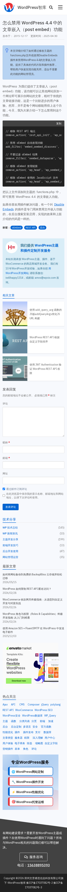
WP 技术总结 (10, 527)
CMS (22, 704)
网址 (5, 473)
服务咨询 (36, 857)
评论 (5, 403)
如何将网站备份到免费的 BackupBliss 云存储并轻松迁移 (32, 576)
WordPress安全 (11, 715)
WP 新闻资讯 (10, 533)
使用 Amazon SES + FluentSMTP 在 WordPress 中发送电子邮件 (33, 630)
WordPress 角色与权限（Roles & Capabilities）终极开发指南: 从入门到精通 (33, 615)
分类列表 (24, 721)
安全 (35, 726)
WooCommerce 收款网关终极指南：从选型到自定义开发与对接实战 (33, 601)
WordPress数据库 (32, 715)
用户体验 (8, 743)
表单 (17, 748)
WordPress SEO (44, 710)
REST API (31, 227)
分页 (34, 721)
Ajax (5, 704)
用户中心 (50, 737)
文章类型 (8, 737)
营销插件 (8, 748)
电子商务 (20, 743)
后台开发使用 (10, 551)
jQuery (45, 704)
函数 (13, 721)
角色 (25, 748)
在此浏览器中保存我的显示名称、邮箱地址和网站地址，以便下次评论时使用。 (34, 495)
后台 (42, 227)
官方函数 (46, 726)
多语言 (27, 726)
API (13, 704)
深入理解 (38, 737)
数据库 (47, 732)
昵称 (5, 442)
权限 (26, 737)
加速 (50, 721)
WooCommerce (24, 710)
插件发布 (28, 732)
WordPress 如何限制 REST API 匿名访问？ (27, 588)
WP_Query (50, 715)
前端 (42, 721)
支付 (37, 732)
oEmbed (16, 227)
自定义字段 (51, 743)
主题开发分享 (10, 539)
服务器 (19, 737)
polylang (55, 704)
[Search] (51, 7)
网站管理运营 (10, 557)
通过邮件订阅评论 (16, 489)
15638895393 (38, 865)
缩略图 (39, 743)
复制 (58, 123)
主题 (5, 721)
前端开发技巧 (10, 545)
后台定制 (16, 726)
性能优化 (8, 732)
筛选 (29, 743)
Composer (34, 704)
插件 (17, 732)
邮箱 (5, 458)
